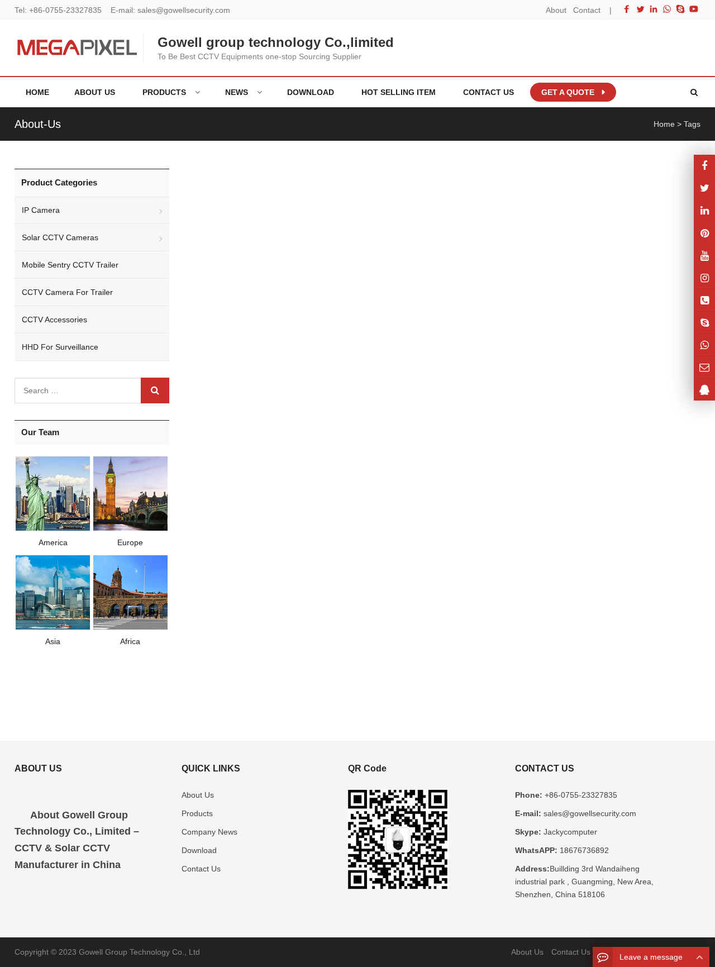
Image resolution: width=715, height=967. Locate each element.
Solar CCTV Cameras (60, 237)
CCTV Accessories (54, 319)
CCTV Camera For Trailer (67, 292)
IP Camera (41, 210)
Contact (586, 10)
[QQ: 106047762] (704, 390)
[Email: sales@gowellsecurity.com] (704, 367)
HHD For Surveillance (60, 346)
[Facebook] (626, 9)
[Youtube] (693, 9)
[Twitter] (640, 9)
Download (199, 850)
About (556, 10)
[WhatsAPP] (704, 345)
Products (197, 813)
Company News (209, 831)
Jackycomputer (569, 831)
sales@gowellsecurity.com (183, 10)
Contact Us (201, 868)
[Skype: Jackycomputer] (704, 323)
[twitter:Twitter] (704, 188)
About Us (198, 794)
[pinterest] (704, 233)
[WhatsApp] (667, 9)
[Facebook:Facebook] (704, 166)
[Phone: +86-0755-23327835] (704, 300)
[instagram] (704, 255)
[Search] (155, 390)
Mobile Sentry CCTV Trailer (70, 264)
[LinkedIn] (653, 9)
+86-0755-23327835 (65, 10)
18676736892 (583, 850)
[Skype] (680, 9)
